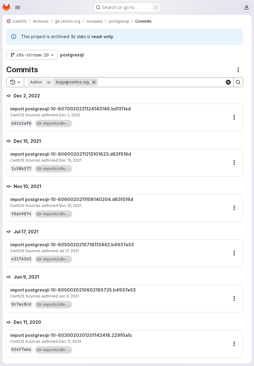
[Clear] (228, 82)
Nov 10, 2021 (70, 205)
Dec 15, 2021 (70, 160)
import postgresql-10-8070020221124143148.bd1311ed (70, 108)
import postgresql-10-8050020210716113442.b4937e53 (72, 244)
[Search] (238, 82)
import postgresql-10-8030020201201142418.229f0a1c (71, 335)
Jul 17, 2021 (69, 250)
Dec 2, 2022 (69, 115)
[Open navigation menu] (18, 7)
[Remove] (94, 82)
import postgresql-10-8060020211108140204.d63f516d (71, 199)
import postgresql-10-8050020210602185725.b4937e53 (73, 290)
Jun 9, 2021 (69, 296)
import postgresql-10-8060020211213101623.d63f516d (70, 154)
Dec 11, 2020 (70, 341)
